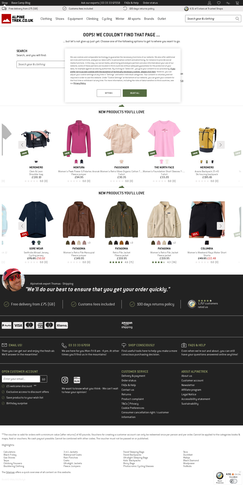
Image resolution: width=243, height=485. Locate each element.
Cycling (107, 19)
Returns (126, 394)
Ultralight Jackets (73, 463)
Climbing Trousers (13, 463)
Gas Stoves (9, 457)
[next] (221, 145)
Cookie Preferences (133, 408)
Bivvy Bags (129, 463)
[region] (123, 75)
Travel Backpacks (132, 454)
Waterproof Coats (73, 454)
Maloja (186, 457)
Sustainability (190, 403)
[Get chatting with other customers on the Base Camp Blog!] (79, 381)
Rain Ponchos (71, 457)
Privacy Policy (79, 83)
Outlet (162, 19)
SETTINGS (109, 93)
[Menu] (240, 473)
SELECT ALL (134, 93)
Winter (120, 19)
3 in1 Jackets (71, 451)
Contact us (128, 390)
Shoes (60, 19)
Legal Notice (188, 394)
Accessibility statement (195, 399)
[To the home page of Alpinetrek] (19, 18)
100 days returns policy (141, 8)
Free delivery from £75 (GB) (23, 8)
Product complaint (133, 399)
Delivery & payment (133, 376)
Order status (129, 380)
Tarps (6, 460)
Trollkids (187, 466)
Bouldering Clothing (14, 466)
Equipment (75, 19)
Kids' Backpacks (132, 460)
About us (186, 376)
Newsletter (188, 385)
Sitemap (10, 472)
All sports (134, 19)
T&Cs (125, 403)
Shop (5, 3)
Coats (66, 460)
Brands (149, 19)
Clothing (46, 19)
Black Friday (10, 454)
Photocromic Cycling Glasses (138, 466)
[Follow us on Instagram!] (67, 381)
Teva (185, 451)
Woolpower (189, 463)
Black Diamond (191, 460)
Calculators (9, 451)
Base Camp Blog (20, 3)
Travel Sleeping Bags (133, 451)
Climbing (92, 19)
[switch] (233, 481)
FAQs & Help (129, 385)
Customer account (192, 380)
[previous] (22, 145)
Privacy (134, 403)
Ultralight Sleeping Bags (135, 457)
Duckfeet (188, 454)
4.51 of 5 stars (206, 8)
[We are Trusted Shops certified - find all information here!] (192, 304)
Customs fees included (81, 8)
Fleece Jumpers (72, 466)
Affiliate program (191, 390)
